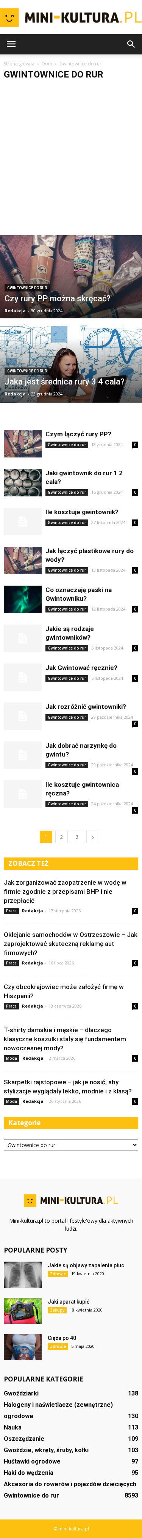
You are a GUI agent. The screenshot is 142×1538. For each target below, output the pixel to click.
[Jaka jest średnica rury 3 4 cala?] (71, 369)
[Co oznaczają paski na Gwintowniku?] (23, 599)
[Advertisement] (71, 160)
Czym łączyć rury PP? (78, 434)
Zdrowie (58, 1273)
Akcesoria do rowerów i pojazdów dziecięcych (70, 1484)
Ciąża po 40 (62, 1338)
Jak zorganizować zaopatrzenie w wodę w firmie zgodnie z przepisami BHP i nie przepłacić (65, 891)
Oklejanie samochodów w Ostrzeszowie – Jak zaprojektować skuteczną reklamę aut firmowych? (70, 944)
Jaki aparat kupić (68, 1302)
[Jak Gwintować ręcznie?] (23, 677)
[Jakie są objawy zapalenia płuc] (23, 1275)
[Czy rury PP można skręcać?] (71, 296)
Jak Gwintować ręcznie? (81, 667)
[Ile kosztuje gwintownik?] (23, 521)
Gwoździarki (21, 1393)
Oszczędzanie (24, 1438)
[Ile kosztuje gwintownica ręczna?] (23, 794)
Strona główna (19, 63)
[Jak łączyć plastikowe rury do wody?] (23, 560)
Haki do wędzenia (28, 1472)
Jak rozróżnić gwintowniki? (85, 706)
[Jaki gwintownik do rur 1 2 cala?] (23, 482)
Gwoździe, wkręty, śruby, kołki (46, 1450)
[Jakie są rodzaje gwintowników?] (23, 638)
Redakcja (15, 310)
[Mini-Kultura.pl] (71, 17)
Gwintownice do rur (27, 288)
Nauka (13, 1427)
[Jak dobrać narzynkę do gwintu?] (23, 755)
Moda (11, 1058)
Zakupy (57, 1310)
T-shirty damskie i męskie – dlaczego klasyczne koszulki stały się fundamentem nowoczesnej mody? (65, 1039)
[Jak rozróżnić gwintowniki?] (23, 716)
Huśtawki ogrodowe (32, 1461)
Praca (11, 910)
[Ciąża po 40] (23, 1347)
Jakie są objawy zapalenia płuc (86, 1265)
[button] (131, 44)
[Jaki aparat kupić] (23, 1311)
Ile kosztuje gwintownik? (82, 512)
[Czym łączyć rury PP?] (23, 443)
